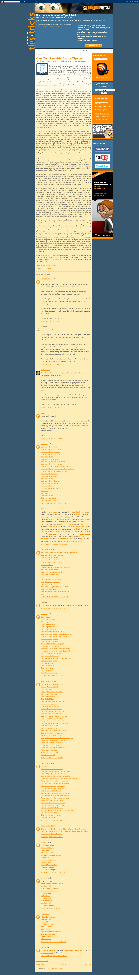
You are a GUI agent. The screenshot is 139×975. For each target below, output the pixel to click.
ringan (81, 539)
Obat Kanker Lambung (49, 673)
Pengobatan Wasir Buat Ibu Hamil (52, 743)
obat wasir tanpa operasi (49, 577)
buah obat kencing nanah (50, 641)
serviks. (87, 519)
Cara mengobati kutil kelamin (51, 488)
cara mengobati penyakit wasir (51, 579)
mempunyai (45, 517)
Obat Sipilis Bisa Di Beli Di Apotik (52, 684)
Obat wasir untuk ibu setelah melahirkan (55, 783)
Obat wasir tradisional (48, 498)
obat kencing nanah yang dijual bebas (54, 636)
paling (62, 519)
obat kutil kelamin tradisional (50, 454)
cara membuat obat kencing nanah (53, 711)
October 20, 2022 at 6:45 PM (54, 956)
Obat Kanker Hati (47, 670)
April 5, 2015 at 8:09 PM (52, 758)
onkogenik (58, 517)
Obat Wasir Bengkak (48, 755)
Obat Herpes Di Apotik (48, 627)
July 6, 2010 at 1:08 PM (51, 321)
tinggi (68, 517)
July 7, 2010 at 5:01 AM (51, 407)
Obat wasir (44, 493)
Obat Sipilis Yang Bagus (49, 694)
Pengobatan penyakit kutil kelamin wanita (55, 721)
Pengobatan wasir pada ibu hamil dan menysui (57, 738)
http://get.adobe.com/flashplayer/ (47, 26)
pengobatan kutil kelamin (49, 459)
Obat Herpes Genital (48, 624)
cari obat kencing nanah (49, 704)
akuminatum (53, 512)
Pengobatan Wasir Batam (50, 750)
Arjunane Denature (47, 826)
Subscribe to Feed (102, 77)
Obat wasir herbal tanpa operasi (52, 769)
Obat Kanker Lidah (47, 668)
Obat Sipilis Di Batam (48, 696)
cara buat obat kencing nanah (51, 713)
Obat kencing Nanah (48, 829)
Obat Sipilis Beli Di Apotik (49, 687)
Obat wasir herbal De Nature (51, 815)
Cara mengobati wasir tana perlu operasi (55, 795)
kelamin (73, 541)
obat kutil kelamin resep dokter (51, 449)
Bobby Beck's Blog (102, 114)
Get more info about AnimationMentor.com (103, 110)
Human (73, 512)
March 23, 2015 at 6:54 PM (53, 608)
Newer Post (40, 964)
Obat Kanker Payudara (49, 661)
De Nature (59, 829)
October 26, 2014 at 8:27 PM (54, 503)
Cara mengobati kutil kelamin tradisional (55, 723)
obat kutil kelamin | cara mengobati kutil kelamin (57, 469)
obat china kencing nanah (50, 706)
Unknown (44, 444)
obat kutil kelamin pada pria (50, 452)
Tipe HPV (79, 514)
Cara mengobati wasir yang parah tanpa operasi (57, 810)
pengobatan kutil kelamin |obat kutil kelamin (56, 466)
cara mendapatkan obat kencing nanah (54, 716)
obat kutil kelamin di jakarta (50, 560)
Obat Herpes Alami (47, 622)
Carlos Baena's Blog (102, 116)
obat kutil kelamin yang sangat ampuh (54, 471)
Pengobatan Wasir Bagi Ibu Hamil (52, 747)
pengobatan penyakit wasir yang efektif (54, 587)
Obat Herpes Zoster (48, 619)
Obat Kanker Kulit (47, 663)
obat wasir (44, 594)
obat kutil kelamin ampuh (49, 483)
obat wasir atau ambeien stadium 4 (53, 572)
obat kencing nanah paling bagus (52, 631)
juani (42, 413)
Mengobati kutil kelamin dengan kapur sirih (55, 651)
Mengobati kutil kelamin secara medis (54, 730)
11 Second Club (101, 119)
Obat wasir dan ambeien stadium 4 (53, 803)
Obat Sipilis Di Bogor (48, 699)
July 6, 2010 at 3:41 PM (51, 364)
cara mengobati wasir (48, 500)
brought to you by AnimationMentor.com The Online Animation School (88, 51)
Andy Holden (45, 370)
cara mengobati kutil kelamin (73, 831)
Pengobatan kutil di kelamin (50, 646)
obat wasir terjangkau (48, 589)
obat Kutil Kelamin (78, 829)
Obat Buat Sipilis (46, 689)
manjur (83, 541)
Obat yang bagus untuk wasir (51, 791)
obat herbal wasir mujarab (50, 574)
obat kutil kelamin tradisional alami (53, 461)
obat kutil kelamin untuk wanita (51, 562)
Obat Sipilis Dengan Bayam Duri (52, 692)
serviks (71, 524)
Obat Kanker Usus (47, 665)
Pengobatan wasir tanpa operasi (52, 800)
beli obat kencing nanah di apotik (52, 644)
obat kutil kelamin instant (49, 447)
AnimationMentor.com (103, 106)
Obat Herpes (45, 617)
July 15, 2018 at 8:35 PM (52, 908)
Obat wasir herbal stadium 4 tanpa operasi (55, 771)
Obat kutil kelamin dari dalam (51, 653)
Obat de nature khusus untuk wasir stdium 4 (56, 793)
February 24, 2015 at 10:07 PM (55, 597)
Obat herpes (45, 766)
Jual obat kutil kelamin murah (51, 735)
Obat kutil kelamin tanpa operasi (52, 718)
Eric (42, 326)
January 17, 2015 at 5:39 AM (54, 544)
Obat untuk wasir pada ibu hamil (52, 808)
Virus (85, 512)
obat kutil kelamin (47, 457)
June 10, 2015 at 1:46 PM (52, 837)
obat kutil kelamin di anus (49, 570)
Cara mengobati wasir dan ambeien (53, 774)
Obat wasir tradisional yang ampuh (53, 786)
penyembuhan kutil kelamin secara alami (55, 567)
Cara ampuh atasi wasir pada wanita (53, 788)
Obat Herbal (67, 829)
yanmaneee (45, 914)
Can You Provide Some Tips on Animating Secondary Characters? (62, 60)
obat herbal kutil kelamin (49, 476)
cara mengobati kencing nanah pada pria (55, 701)
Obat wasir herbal (47, 495)
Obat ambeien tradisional (49, 812)
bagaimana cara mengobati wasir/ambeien (55, 591)
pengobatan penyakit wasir (50, 582)
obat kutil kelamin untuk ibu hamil (52, 555)
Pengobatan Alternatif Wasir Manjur (53, 740)
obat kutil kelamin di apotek (50, 481)
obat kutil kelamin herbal (49, 474)
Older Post (87, 964)
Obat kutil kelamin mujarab (50, 726)
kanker (82, 519)
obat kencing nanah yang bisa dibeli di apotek (56, 634)
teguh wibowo (45, 549)
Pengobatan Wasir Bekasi (50, 745)
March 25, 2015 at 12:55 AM (53, 676)
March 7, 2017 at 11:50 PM (53, 872)
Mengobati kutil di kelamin (50, 656)
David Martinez (46, 279)
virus (54, 519)
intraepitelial (64, 524)
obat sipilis (44, 491)
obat (65, 541)
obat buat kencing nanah (49, 639)
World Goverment (47, 681)
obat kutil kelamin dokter (49, 557)
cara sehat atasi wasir (48, 584)
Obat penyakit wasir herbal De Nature (54, 805)
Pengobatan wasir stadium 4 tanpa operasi (55, 781)
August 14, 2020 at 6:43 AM (53, 942)
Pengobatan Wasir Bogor (49, 752)
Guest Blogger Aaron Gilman (46, 265)
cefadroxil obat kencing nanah (51, 709)
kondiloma (80, 522)
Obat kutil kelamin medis (49, 728)
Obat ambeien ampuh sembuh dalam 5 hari (56, 776)
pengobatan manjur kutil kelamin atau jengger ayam (59, 553)
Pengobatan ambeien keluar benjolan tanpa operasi (59, 778)
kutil (68, 541)
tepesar (43, 947)
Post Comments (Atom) (54, 968)
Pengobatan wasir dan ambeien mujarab (55, 798)
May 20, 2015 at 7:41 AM (51, 820)
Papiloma (79, 512)
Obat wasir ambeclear (48, 817)
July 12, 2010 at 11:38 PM (52, 438)
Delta (43, 602)
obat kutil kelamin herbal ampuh (52, 464)
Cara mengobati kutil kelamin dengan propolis (57, 658)
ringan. (81, 524)
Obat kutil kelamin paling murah (52, 733)
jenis (50, 519)
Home (64, 964)
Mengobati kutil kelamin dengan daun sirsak (56, 648)
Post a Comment (42, 961)
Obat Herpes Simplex (48, 629)
